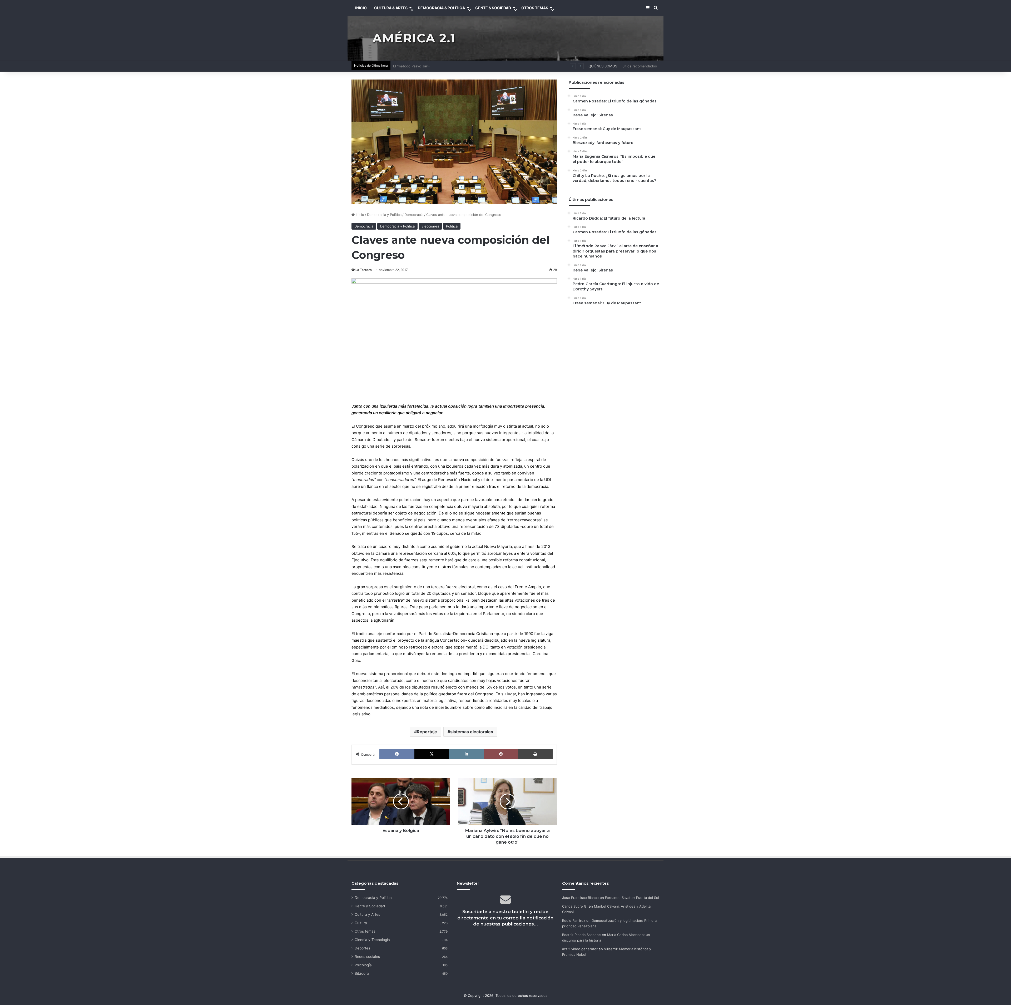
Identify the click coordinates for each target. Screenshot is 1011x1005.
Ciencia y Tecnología (372, 940)
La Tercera (363, 270)
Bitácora (362, 973)
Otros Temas (534, 8)
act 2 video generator (580, 949)
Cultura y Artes (367, 914)
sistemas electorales (471, 731)
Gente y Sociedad (370, 906)
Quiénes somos (602, 66)
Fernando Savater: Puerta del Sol (632, 897)
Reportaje (427, 731)
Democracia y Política (384, 214)
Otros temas (365, 931)
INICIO (361, 8)
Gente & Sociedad (493, 8)
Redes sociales (367, 956)
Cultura (361, 923)
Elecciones (430, 226)
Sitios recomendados (639, 66)
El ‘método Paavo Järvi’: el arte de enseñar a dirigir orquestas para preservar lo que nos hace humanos (477, 66)
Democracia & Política (441, 8)
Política (452, 226)
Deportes (362, 948)
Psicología (363, 965)
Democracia (413, 214)
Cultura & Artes (391, 8)
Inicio (359, 214)
